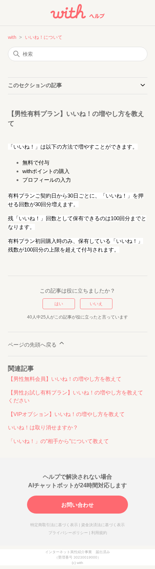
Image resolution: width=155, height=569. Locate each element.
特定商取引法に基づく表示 (54, 525)
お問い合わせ (77, 505)
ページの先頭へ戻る (33, 345)
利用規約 (99, 532)
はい (58, 303)
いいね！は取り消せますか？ (43, 427)
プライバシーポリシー (68, 532)
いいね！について (43, 37)
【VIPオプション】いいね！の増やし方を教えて (66, 414)
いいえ (96, 303)
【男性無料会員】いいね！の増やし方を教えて (64, 379)
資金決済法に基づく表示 (103, 525)
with (12, 37)
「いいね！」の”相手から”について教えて (58, 441)
